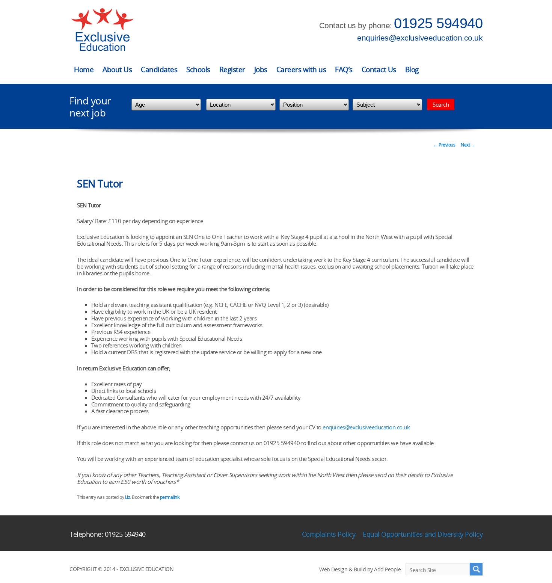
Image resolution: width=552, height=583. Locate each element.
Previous (444, 145)
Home (84, 69)
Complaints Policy (329, 534)
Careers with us (301, 69)
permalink (169, 497)
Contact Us (379, 69)
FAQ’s (344, 69)
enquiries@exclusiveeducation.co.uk (420, 37)
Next (468, 145)
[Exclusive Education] (102, 30)
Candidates (159, 69)
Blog (412, 69)
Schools (198, 69)
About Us (117, 69)
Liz (127, 497)
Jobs (260, 69)
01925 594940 (438, 23)
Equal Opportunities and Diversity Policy (423, 534)
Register (232, 69)
